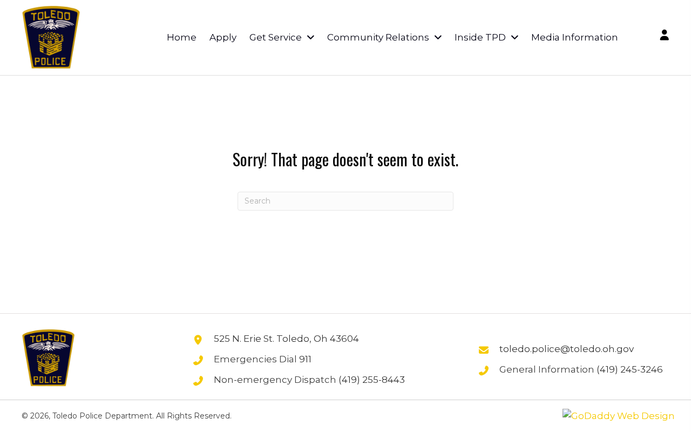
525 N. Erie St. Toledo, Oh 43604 (286, 338)
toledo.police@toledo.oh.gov (566, 348)
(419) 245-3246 (630, 369)
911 (305, 359)
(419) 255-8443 (371, 379)
